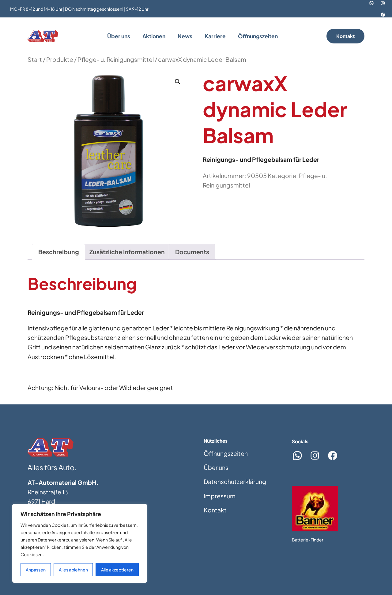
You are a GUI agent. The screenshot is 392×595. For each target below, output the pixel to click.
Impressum (220, 496)
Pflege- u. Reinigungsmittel (115, 59)
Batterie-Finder (307, 539)
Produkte (59, 59)
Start (35, 59)
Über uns (216, 467)
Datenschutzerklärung (235, 481)
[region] (79, 543)
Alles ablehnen (73, 569)
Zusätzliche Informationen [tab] (127, 251)
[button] (177, 81)
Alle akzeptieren (117, 569)
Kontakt (345, 36)
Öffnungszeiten (226, 453)
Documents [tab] (192, 251)
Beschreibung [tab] (58, 251)
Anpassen (36, 569)
